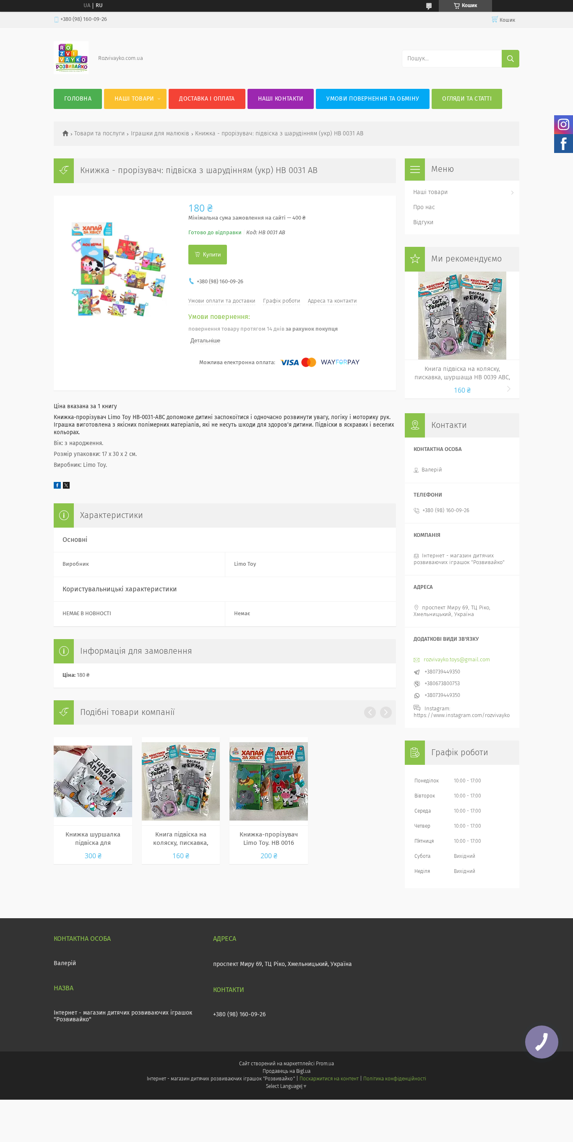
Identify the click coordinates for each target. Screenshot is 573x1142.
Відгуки (423, 222)
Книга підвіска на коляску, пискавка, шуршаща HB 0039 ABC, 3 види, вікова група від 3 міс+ (180, 839)
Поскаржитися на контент (329, 1079)
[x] (66, 487)
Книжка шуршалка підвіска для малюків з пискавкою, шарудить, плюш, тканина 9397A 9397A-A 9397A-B (92, 839)
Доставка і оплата (206, 99)
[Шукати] (510, 58)
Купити (212, 254)
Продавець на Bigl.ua (286, 1071)
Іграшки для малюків (160, 134)
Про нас (424, 207)
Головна (77, 99)
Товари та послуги (99, 134)
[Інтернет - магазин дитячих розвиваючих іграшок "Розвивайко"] (71, 72)
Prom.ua (325, 1064)
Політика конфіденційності (394, 1079)
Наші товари (134, 99)
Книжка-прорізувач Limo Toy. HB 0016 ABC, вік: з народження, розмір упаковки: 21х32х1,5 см (269, 839)
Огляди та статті (467, 99)
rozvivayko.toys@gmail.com (457, 660)
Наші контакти (281, 99)
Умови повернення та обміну (372, 99)
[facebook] (57, 487)
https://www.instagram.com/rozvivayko (462, 715)
